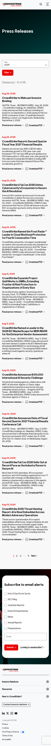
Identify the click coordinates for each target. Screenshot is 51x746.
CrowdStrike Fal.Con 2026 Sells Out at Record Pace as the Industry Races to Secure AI (24, 465)
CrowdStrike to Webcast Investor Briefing (22, 100)
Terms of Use (7, 736)
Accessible (6, 739)
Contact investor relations (15, 705)
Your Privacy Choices (10, 732)
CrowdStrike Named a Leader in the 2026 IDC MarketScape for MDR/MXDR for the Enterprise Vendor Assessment (24, 331)
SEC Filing (12, 599)
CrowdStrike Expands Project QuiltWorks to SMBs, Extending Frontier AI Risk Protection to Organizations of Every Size (20, 283)
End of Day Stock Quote (19, 594)
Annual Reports (15, 623)
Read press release (11, 125)
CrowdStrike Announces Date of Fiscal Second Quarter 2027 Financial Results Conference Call (25, 421)
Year (5, 62)
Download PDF (36, 125)
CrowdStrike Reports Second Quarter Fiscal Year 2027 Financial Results (24, 143)
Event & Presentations (18, 611)
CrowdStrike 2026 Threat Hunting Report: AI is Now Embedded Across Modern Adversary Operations (23, 512)
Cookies (5, 728)
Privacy (5, 724)
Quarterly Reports (16, 605)
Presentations (14, 628)
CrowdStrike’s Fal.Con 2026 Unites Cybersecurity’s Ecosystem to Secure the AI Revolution (24, 188)
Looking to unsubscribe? (31, 647)
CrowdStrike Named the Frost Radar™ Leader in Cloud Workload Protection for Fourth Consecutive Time (24, 234)
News (10, 617)
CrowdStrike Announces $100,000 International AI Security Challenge (22, 376)
